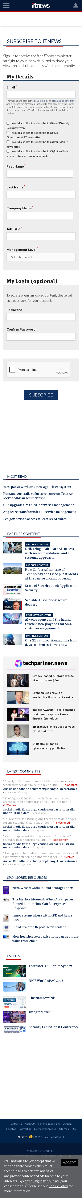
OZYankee (9, 805)
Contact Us (15, 1123)
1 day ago (22, 792)
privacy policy (41, 100)
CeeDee (69, 856)
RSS (74, 1128)
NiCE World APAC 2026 (46, 981)
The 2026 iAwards (42, 998)
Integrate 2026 (40, 1013)
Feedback (11, 1128)
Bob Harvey (60, 839)
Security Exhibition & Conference (54, 1028)
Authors (68, 1123)
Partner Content (23, 533)
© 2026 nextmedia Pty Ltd (49, 1137)
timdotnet (71, 784)
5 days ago (39, 813)
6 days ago (39, 830)
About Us (30, 1123)
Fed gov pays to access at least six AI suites (34, 519)
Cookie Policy (58, 1186)
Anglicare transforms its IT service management (39, 512)
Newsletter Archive (45, 1128)
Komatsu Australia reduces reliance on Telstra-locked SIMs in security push (38, 496)
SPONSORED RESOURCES (27, 877)
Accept (69, 1162)
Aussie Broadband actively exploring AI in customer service (40, 791)
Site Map (64, 1128)
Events (13, 956)
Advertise (25, 1128)
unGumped (63, 822)
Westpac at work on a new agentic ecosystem (37, 487)
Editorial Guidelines (49, 1123)
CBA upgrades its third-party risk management (38, 505)
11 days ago (23, 864)
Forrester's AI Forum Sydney (50, 966)
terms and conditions (64, 100)
